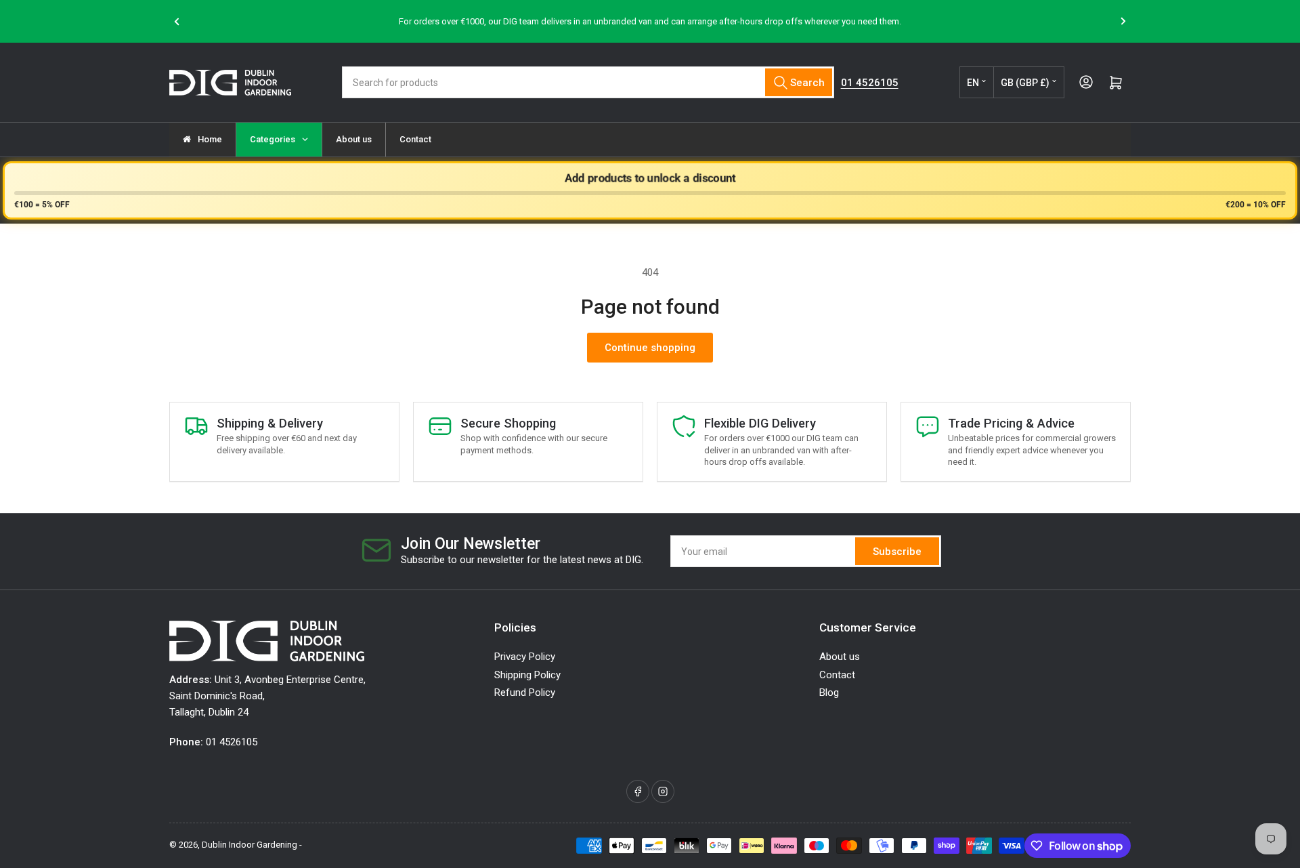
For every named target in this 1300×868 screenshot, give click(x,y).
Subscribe (897, 551)
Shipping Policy (527, 675)
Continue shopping (650, 348)
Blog (829, 692)
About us (839, 656)
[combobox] (587, 82)
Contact (837, 675)
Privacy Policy (524, 656)
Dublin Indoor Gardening (249, 845)
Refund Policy (524, 692)
